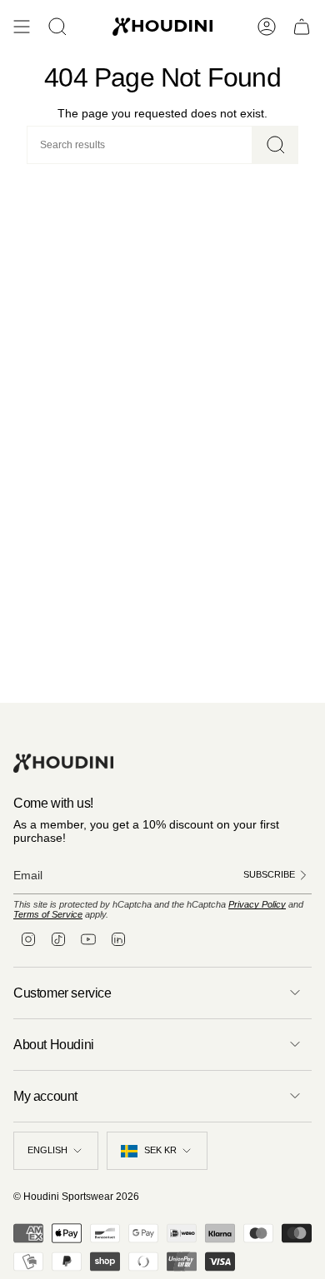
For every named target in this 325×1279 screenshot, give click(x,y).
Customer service (62, 993)
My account (45, 1096)
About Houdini (53, 1045)
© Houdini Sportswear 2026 (76, 1197)
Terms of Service (47, 914)
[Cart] (301, 26)
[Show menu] (21, 26)
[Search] (275, 145)
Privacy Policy (257, 904)
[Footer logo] (63, 763)
